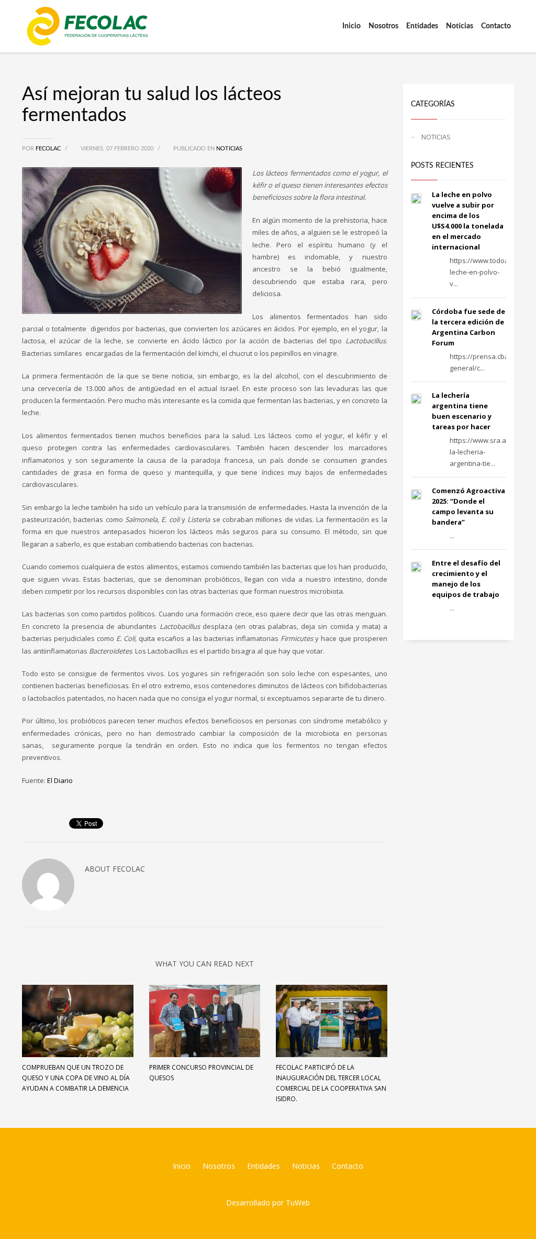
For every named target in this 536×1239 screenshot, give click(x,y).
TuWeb (298, 1203)
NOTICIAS (229, 148)
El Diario (60, 780)
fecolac (49, 148)
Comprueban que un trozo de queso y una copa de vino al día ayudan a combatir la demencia (76, 1078)
